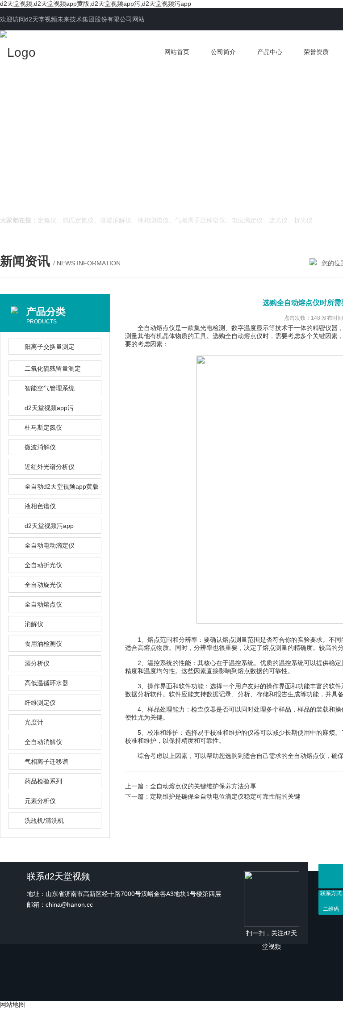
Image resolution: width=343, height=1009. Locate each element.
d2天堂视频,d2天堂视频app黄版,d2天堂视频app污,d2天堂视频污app (95, 3)
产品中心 (269, 51)
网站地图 (12, 1004)
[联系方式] (330, 876)
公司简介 (223, 51)
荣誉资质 (316, 51)
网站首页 (176, 51)
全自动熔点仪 (244, 335)
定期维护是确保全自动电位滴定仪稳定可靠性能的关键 (225, 796)
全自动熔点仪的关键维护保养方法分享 (203, 786)
